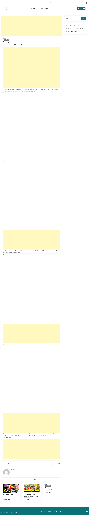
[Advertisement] (31, 26)
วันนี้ (45, 487)
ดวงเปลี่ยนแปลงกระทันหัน (30, 494)
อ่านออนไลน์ (6, 44)
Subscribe (82, 8)
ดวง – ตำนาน (45, 8)
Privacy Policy (4, 511)
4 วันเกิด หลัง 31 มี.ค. (8, 494)
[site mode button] (6, 8)
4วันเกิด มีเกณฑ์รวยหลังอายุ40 (74, 31)
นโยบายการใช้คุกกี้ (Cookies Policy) (9, 512)
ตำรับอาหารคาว (35, 8)
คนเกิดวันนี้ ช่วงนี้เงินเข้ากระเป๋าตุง (75, 28)
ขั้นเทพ (19, 44)
